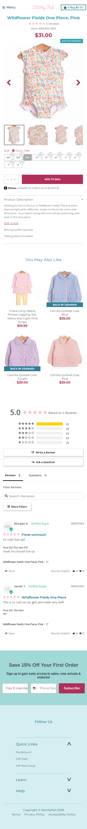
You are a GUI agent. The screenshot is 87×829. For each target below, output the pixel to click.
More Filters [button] (19, 506)
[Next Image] (78, 82)
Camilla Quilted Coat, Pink (65, 376)
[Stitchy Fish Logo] (43, 7)
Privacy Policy (34, 814)
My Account (23, 752)
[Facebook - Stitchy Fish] (35, 729)
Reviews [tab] (10, 475)
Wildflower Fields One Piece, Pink (23, 562)
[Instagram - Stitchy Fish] (43, 729)
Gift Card (22, 758)
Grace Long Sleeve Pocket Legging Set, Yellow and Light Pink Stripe (22, 316)
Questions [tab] (35, 475)
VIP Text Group (25, 765)
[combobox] (34, 688)
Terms (16, 814)
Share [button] (11, 571)
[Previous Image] (8, 82)
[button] (75, 571)
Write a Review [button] (45, 452)
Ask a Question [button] (45, 462)
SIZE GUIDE (11, 223)
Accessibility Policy (62, 814)
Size (17, 150)
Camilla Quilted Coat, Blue (65, 312)
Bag (75, 7)
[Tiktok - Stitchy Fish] (52, 729)
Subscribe (72, 688)
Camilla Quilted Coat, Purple (22, 376)
